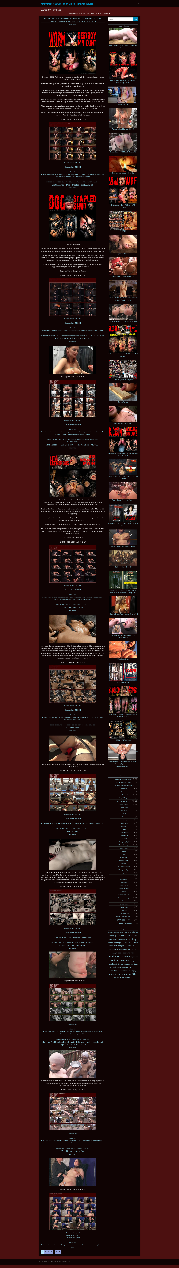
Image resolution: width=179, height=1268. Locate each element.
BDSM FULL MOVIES (123, 779)
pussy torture (59, 176)
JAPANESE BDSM (123, 920)
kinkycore (100, 335)
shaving (101, 1140)
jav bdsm (127, 956)
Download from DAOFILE (72, 163)
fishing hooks (124, 807)
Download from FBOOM (73, 167)
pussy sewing (100, 174)
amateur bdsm (115, 932)
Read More (73, 172)
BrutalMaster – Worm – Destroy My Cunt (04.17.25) (72, 21)
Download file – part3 (73, 1237)
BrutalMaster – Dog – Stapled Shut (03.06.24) (73, 185)
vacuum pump (124, 907)
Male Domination (91, 174)
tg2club (136, 971)
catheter (124, 851)
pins (124, 829)
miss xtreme (124, 885)
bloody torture (46, 174)
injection (124, 810)
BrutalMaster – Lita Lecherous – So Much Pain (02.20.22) (72, 445)
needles (102, 432)
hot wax (131, 953)
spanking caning (124, 898)
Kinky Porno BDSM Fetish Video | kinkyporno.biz (67, 4)
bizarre (135, 935)
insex (122, 956)
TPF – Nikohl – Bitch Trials (72, 1151)
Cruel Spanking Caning (124, 782)
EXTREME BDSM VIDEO (51, 18)
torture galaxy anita (73, 434)
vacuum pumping (119, 977)
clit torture (124, 857)
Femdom (62, 717)
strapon (118, 971)
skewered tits (83, 335)
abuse (109, 932)
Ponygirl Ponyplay (124, 798)
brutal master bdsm (56, 174)
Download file (72, 1024)
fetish (76, 174)
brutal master (95, 18)
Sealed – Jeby (73, 831)
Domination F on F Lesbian (124, 785)
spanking (81, 176)
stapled (86, 18)
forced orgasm (74, 717)
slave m (124, 891)
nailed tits (73, 335)
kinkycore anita (77, 432)
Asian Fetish (123, 932)
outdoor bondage (131, 964)
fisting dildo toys (124, 870)
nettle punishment (124, 888)
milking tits (124, 882)
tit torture (101, 330)
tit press (124, 901)
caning (64, 174)
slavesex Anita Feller (124, 894)
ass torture (46, 432)
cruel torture (71, 174)
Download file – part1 (73, 1233)
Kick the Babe (72, 727)
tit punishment (113, 974)
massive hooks (124, 814)
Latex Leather (124, 792)
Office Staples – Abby (73, 607)
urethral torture (124, 904)
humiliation (82, 174)
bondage (54, 330)
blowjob (124, 939)
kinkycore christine (87, 432)
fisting (114, 953)
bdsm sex (129, 936)
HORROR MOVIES (123, 916)
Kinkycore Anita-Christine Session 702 (72, 338)
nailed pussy (124, 817)
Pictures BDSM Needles (124, 923)
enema (124, 863)
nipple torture (95, 717)
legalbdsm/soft (124, 879)
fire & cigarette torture (124, 866)
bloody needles (65, 18)
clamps (95, 182)
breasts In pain (130, 943)
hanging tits (124, 873)
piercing (124, 826)
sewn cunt (75, 176)
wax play (124, 910)
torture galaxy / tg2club (124, 842)
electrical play (63, 1245)
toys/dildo (81, 434)
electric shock (72, 442)
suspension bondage (128, 971)
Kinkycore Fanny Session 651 (72, 945)
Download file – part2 (73, 1235)
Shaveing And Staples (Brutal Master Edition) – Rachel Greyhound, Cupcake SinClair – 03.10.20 (72, 1043)
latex (137, 956)
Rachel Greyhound (93, 1140)
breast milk (123, 942)
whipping (87, 176)
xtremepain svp (124, 913)
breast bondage (124, 845)
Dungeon (135, 945)
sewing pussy (77, 18)
